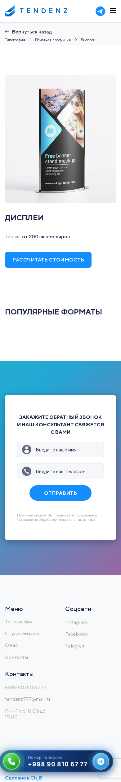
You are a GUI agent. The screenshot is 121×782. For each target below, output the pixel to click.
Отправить (60, 493)
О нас (11, 645)
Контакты (16, 657)
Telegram (75, 646)
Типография (18, 622)
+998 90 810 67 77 (26, 687)
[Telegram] (100, 760)
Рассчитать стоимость (48, 260)
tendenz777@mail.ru (27, 699)
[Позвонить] (11, 760)
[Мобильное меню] (113, 10)
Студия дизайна (23, 633)
